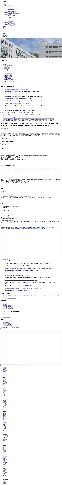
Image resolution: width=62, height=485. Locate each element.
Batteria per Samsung (12, 11)
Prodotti (4, 4)
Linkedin (9, 322)
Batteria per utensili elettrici (10, 12)
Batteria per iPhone (11, 23)
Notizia (4, 26)
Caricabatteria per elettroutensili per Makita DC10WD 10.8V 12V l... (22, 91)
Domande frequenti (6, 27)
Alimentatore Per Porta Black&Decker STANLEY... (18, 275)
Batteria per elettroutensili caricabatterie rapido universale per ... (21, 280)
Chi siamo (5, 28)
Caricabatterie (8, 14)
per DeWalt (10, 17)
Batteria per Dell (11, 10)
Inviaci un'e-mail (3, 138)
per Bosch (10, 16)
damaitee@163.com (12, 298)
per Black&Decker (11, 15)
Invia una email (3, 329)
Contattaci (5, 31)
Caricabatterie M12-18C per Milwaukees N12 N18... (18, 290)
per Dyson (10, 18)
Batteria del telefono (9, 22)
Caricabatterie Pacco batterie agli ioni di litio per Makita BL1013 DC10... (23, 96)
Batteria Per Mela (11, 7)
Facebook (9, 324)
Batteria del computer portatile (11, 5)
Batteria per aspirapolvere (10, 24)
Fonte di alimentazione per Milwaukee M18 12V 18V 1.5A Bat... (21, 285)
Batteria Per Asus (11, 9)
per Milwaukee (11, 21)
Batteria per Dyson (11, 25)
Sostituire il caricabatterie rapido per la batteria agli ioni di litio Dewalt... (23, 101)
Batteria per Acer (11, 6)
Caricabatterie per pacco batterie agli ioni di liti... (17, 266)
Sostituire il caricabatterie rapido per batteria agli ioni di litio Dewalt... (22, 270)
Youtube (8, 323)
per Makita (10, 20)
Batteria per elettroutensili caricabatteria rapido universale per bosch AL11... (24, 105)
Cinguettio (10, 325)
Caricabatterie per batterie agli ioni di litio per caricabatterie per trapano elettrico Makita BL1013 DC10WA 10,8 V (26, 228)
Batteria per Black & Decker (13, 13)
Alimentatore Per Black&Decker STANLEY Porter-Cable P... (20, 110)
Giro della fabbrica (8, 29)
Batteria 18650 (6, 63)
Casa (4, 3)
